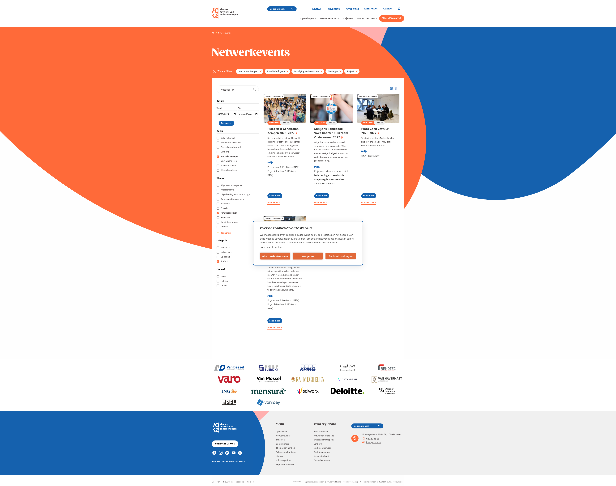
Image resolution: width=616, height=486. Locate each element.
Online (224, 285)
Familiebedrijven (276, 71)
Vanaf (219, 108)
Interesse (273, 202)
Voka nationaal (228, 137)
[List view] (396, 88)
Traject (350, 71)
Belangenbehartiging (286, 452)
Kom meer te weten (271, 246)
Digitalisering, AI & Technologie (236, 194)
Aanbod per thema (367, 18)
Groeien (225, 226)
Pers (218, 482)
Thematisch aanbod (285, 447)
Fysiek (224, 276)
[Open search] (401, 8)
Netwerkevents (328, 18)
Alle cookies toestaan (275, 256)
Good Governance (230, 221)
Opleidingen (307, 18)
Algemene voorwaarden (314, 482)
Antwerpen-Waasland (231, 142)
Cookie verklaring (350, 482)
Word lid (250, 482)
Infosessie (226, 247)
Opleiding (225, 256)
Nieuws (316, 8)
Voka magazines (283, 460)
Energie (224, 208)
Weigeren (308, 256)
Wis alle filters (225, 71)
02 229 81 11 (372, 438)
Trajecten (348, 18)
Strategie (333, 71)
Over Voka (352, 8)
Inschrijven (368, 202)
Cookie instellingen (368, 482)
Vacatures (334, 8)
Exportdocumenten (285, 464)
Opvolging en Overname (306, 71)
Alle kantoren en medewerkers (228, 461)
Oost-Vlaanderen (229, 160)
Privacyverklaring (334, 482)
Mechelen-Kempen (248, 71)
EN (213, 482)
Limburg (225, 151)
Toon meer (226, 233)
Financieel (226, 217)
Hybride (225, 280)
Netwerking (226, 252)
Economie (226, 203)
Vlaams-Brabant (228, 165)
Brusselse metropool (231, 147)
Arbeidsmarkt (227, 189)
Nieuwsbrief (228, 482)
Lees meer (275, 196)
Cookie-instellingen (341, 256)
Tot (239, 108)
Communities (282, 443)
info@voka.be (373, 442)
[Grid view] (391, 88)
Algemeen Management (232, 185)
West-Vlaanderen (229, 170)
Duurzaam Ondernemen (232, 199)
